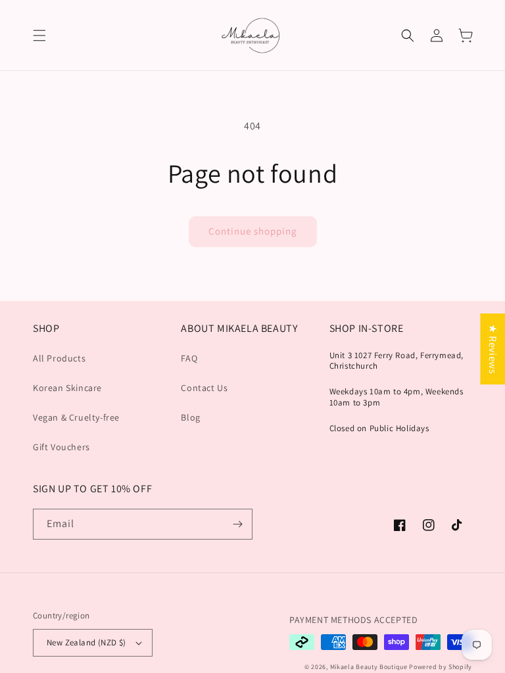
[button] (39, 35)
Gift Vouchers (61, 447)
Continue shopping (252, 231)
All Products (59, 358)
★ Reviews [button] (493, 349)
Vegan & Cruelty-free (76, 417)
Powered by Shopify (440, 666)
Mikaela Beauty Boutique (369, 666)
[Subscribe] (237, 524)
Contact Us (204, 388)
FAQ (189, 358)
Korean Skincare (67, 388)
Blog (190, 417)
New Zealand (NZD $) (86, 642)
